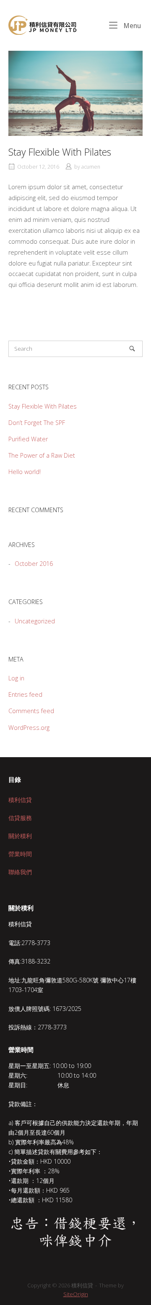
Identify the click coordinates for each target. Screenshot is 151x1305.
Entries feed (25, 694)
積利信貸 (20, 800)
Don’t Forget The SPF (36, 423)
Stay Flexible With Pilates (42, 406)
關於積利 (20, 836)
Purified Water (28, 439)
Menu (131, 25)
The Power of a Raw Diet (41, 455)
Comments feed (31, 711)
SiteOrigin (75, 1294)
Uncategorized (35, 621)
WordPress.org (28, 728)
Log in (16, 678)
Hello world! (24, 472)
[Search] (132, 349)
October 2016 (34, 564)
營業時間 (20, 854)
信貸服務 (20, 818)
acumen (90, 166)
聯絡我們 (20, 872)
